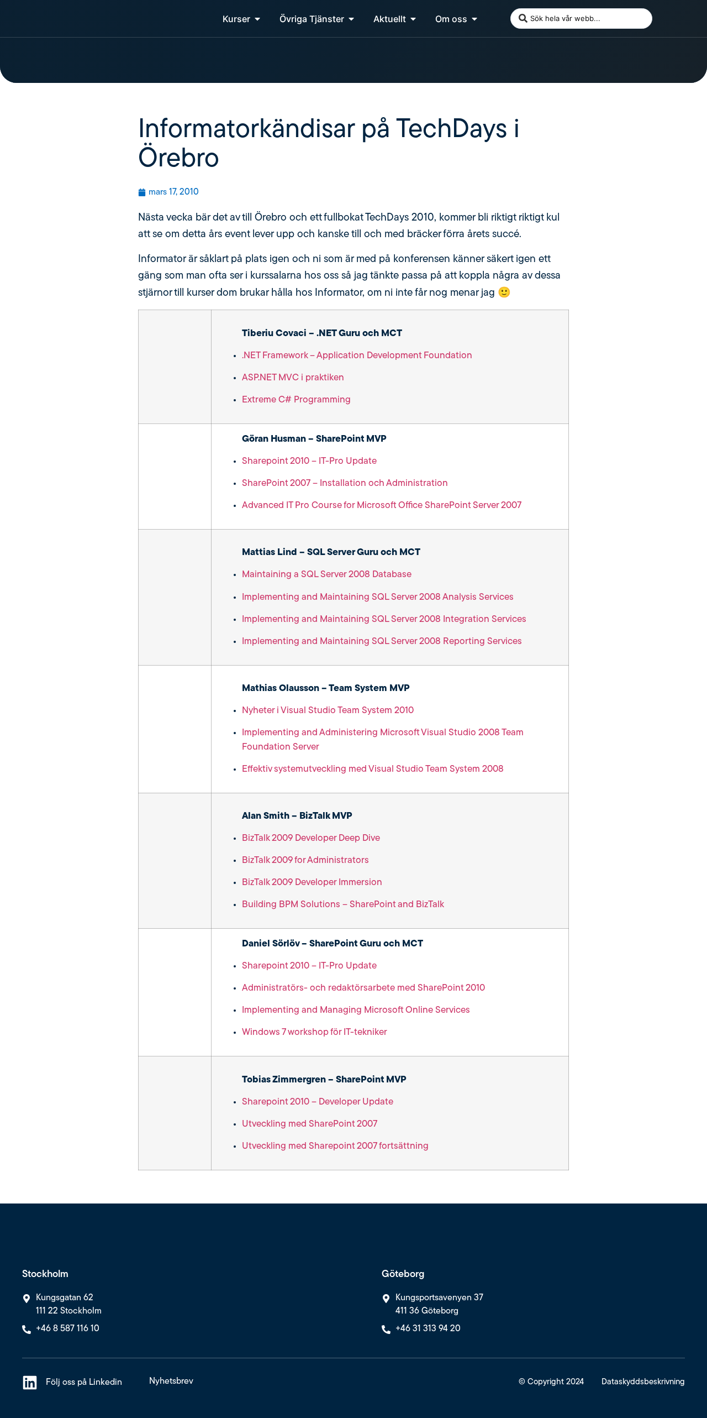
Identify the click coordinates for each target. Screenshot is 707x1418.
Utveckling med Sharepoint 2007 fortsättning (335, 1146)
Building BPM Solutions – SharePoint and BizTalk (343, 904)
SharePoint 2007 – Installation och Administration (345, 483)
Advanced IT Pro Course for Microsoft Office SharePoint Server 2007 (382, 505)
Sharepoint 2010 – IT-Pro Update (309, 461)
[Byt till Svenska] (685, 18)
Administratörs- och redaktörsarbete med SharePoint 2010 (363, 988)
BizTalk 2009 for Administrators (305, 860)
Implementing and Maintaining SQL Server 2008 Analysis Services (378, 597)
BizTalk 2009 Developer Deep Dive (311, 838)
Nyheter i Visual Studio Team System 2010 (328, 710)
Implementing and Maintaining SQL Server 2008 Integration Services (384, 619)
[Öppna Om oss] (474, 18)
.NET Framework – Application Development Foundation (357, 355)
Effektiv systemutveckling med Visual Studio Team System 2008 (373, 769)
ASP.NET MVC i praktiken (293, 378)
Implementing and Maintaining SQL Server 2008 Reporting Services (382, 641)
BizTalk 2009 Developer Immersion (312, 882)
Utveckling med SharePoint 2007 (310, 1124)
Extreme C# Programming (296, 400)
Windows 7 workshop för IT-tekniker (314, 1032)
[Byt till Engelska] (664, 18)
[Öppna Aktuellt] (413, 18)
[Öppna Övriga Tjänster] (351, 18)
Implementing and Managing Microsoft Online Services (356, 1010)
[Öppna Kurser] (257, 18)
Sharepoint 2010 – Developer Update (317, 1102)
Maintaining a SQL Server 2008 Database (326, 574)
